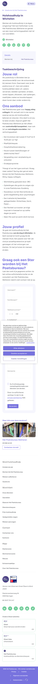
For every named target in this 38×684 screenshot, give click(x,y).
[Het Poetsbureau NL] (4, 3)
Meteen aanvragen (9, 522)
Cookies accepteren (19, 353)
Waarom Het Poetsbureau (11, 502)
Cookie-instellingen (19, 359)
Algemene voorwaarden (20, 675)
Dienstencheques (8, 507)
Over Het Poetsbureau (10, 568)
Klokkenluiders (17, 680)
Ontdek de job (7, 467)
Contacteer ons (8, 533)
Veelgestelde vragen (10, 517)
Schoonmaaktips (8, 563)
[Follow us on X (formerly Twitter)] (16, 608)
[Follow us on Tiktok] (33, 608)
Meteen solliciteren (9, 477)
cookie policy (30, 342)
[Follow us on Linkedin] (4, 608)
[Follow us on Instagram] (21, 608)
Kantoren (5, 538)
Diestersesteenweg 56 (10, 593)
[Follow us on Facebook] (10, 608)
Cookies (24, 671)
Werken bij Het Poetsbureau (12, 472)
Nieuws (5, 559)
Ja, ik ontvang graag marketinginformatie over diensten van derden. (19, 386)
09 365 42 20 (7, 443)
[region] (19, 342)
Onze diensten (7, 493)
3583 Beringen (7, 596)
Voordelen (6, 498)
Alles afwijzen (19, 348)
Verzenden (13, 406)
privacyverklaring (14, 398)
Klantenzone (6, 549)
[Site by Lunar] (26, 680)
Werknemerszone (8, 554)
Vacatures (6, 482)
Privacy (13, 671)
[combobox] (12, 314)
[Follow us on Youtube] (27, 608)
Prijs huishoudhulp (9, 512)
